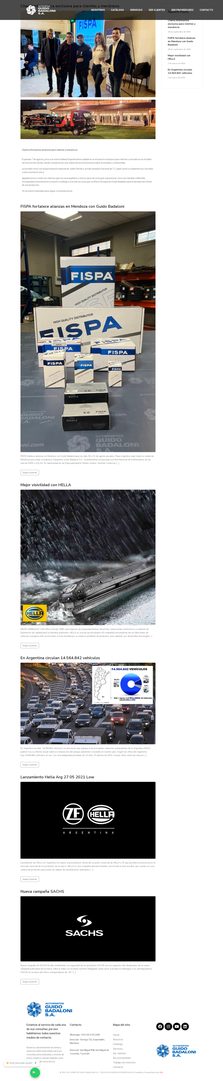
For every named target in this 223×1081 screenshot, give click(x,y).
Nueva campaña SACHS (42, 891)
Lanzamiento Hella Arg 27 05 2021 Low (57, 777)
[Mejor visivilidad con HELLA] (87, 557)
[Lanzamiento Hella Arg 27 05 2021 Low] (87, 820)
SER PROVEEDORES (182, 10)
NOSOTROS (98, 10)
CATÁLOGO (117, 10)
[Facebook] (160, 1026)
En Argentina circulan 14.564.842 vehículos (60, 658)
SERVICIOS (136, 10)
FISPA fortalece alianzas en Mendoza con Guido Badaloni (72, 206)
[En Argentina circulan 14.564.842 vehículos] (87, 703)
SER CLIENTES (157, 10)
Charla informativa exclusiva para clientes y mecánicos (181, 24)
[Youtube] (177, 1026)
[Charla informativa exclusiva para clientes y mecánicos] (87, 53)
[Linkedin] (185, 1026)
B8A (161, 1072)
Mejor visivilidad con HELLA (45, 485)
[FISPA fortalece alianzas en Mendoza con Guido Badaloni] (87, 331)
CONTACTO (206, 10)
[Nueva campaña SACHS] (87, 928)
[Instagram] (168, 1026)
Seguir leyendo (29, 472)
